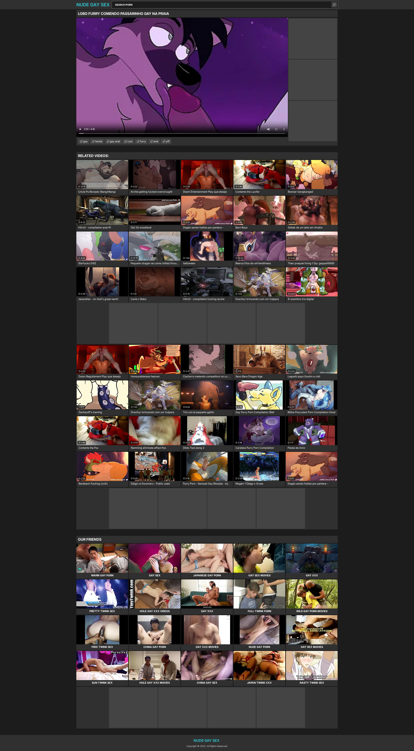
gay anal (115, 141)
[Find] (334, 4)
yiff (168, 141)
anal (155, 141)
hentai (98, 141)
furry (143, 141)
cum (130, 141)
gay (85, 141)
